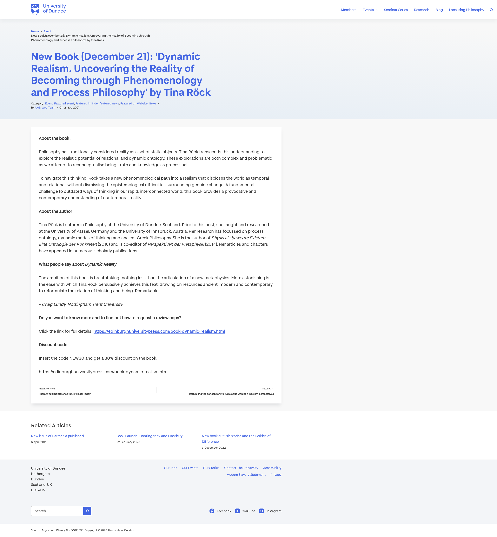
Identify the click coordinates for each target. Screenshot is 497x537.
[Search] (491, 9)
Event (49, 103)
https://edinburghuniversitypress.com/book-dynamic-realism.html (159, 331)
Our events (190, 468)
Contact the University (241, 468)
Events (368, 9)
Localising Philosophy (466, 9)
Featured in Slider (87, 103)
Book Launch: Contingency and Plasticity (149, 436)
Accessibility (272, 468)
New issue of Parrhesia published (57, 436)
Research (421, 9)
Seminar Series (396, 9)
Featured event (64, 103)
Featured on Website (134, 103)
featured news (109, 103)
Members (348, 9)
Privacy (276, 474)
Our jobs (170, 468)
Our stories (211, 468)
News (152, 103)
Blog (439, 9)
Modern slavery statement (246, 474)
